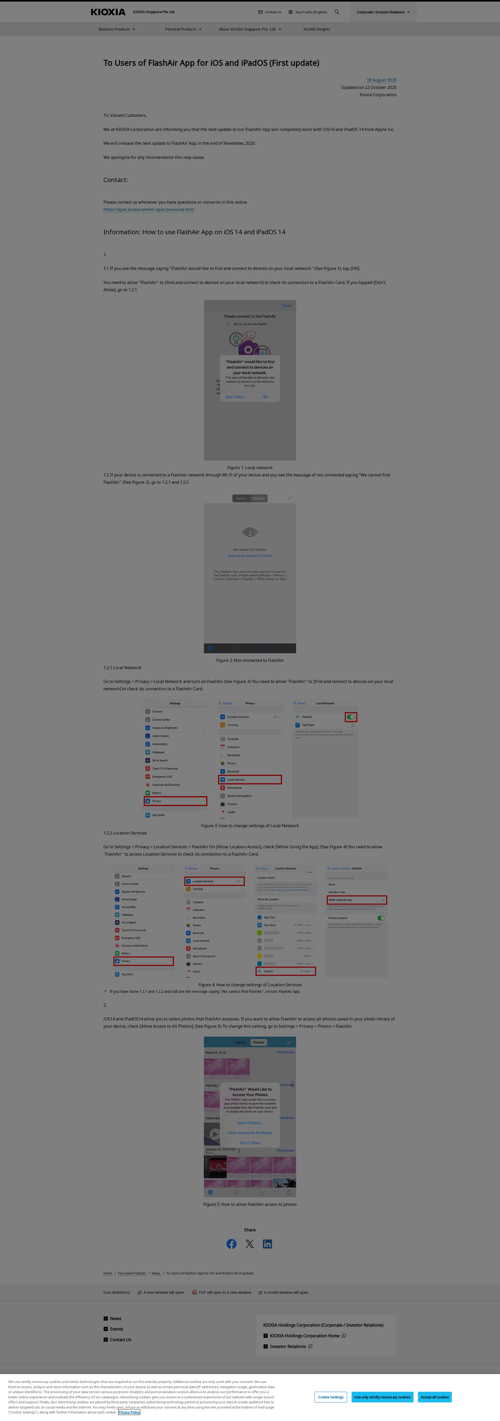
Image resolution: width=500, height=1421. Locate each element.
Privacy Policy (129, 1412)
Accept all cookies (435, 1397)
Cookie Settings (330, 1397)
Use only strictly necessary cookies (382, 1397)
